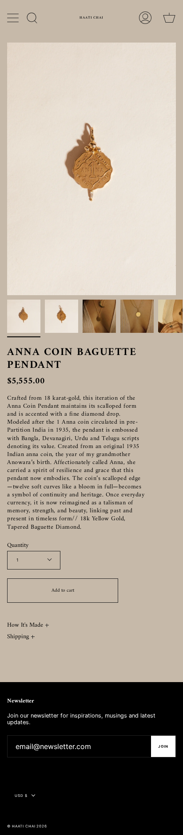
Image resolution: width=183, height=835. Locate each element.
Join (163, 746)
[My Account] (145, 17)
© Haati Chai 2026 (27, 826)
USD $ (21, 795)
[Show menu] (13, 17)
